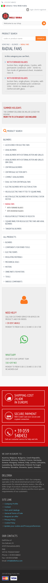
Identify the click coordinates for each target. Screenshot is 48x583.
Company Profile (11, 504)
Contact (8, 507)
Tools (7, 276)
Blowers (15, 44)
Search (40, 38)
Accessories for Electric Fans (17, 145)
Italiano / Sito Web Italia (16, 6)
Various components (13, 281)
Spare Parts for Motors (15, 271)
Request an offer (11, 516)
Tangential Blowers (13, 228)
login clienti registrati (37, 9)
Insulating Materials (13, 257)
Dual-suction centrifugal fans (18, 182)
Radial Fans (9, 204)
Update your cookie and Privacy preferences (22, 526)
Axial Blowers (11, 150)
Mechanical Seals (12, 262)
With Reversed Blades (17, 78)
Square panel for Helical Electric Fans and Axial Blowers (24, 222)
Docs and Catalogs (12, 510)
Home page (6, 44)
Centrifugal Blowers (13, 167)
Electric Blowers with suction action (21, 186)
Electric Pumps (11, 252)
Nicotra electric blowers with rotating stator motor (24, 197)
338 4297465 (11, 362)
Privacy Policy (10, 519)
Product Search (14, 130)
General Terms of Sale (14, 513)
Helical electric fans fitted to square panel (23, 191)
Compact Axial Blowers (14, 177)
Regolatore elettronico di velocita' (20, 216)
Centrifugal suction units (16, 172)
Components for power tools (17, 247)
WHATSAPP (10, 355)
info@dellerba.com (14, 561)
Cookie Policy (10, 523)
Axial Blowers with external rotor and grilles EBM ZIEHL (24, 160)
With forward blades (17, 62)
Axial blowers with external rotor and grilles (24, 155)
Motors (8, 267)
